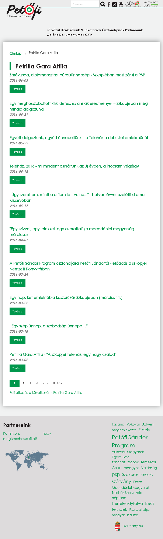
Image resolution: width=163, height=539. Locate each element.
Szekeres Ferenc (137, 474)
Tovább (17, 89)
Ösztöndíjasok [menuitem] (113, 30)
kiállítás (132, 515)
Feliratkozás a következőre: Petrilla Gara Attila (46, 392)
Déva (137, 481)
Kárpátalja (139, 509)
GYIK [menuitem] (89, 34)
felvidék (119, 509)
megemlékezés (124, 430)
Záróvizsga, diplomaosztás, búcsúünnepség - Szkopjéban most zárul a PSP (77, 74)
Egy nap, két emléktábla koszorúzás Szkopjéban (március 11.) (66, 297)
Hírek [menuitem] (65, 30)
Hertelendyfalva (127, 503)
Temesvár (148, 462)
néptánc (119, 497)
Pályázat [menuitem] (53, 30)
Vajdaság (149, 467)
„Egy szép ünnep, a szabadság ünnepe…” (49, 325)
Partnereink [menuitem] (134, 30)
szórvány (121, 481)
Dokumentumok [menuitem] (71, 34)
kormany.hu (133, 525)
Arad (117, 467)
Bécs (149, 503)
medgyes (131, 467)
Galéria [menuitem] (53, 34)
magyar (118, 515)
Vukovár (133, 424)
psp (116, 474)
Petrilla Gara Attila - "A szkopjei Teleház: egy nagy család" (63, 354)
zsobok (133, 462)
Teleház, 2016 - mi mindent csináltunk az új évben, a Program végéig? (74, 166)
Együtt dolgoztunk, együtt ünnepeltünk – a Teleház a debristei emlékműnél (79, 137)
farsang (118, 424)
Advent (148, 424)
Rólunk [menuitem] (74, 30)
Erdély (144, 429)
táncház (118, 462)
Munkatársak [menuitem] (91, 30)
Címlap (15, 53)
